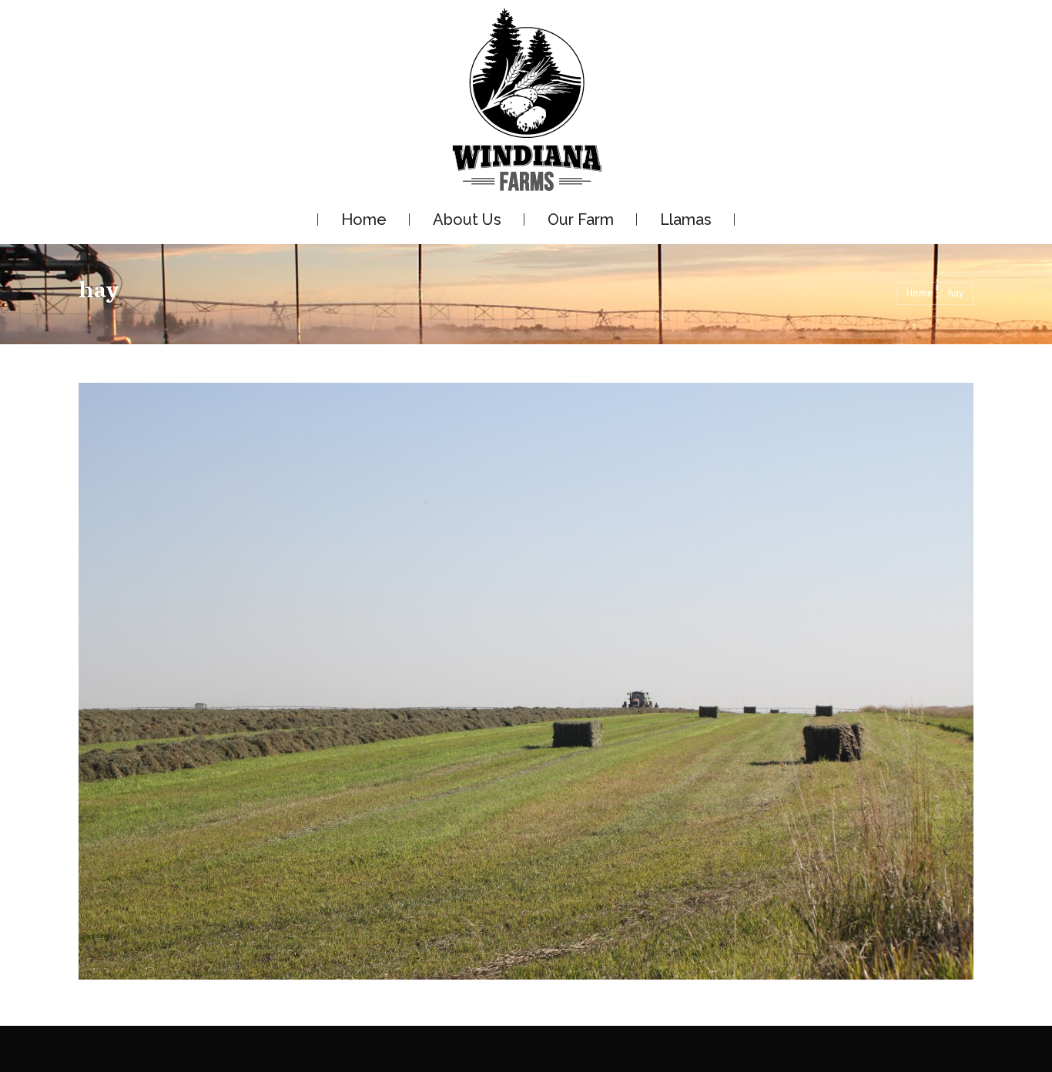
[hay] (526, 681)
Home (919, 293)
